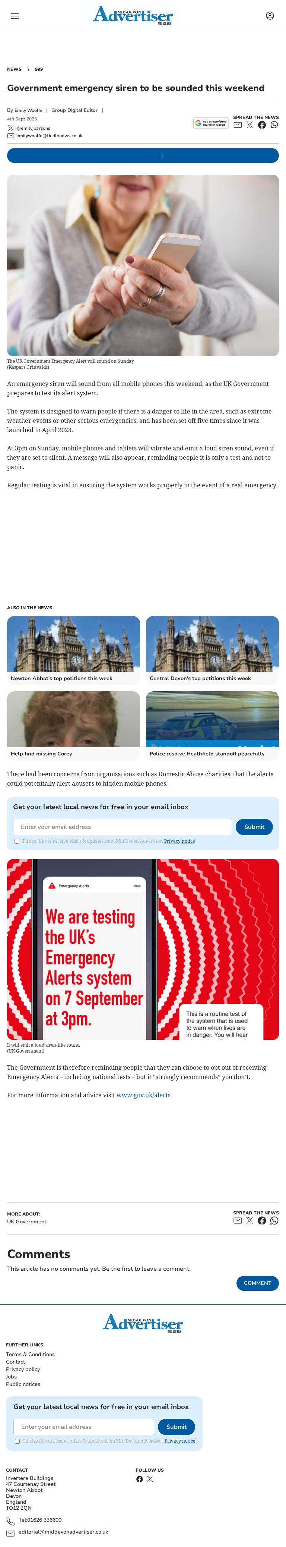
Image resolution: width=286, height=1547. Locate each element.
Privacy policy (23, 1369)
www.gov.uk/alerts (144, 1095)
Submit (254, 827)
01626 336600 (44, 1520)
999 (39, 69)
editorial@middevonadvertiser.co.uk (63, 1532)
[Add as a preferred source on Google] (211, 123)
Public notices (23, 1384)
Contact (15, 1361)
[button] (15, 16)
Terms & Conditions (30, 1354)
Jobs (11, 1376)
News (14, 69)
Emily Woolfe (28, 110)
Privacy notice (179, 841)
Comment (257, 1283)
